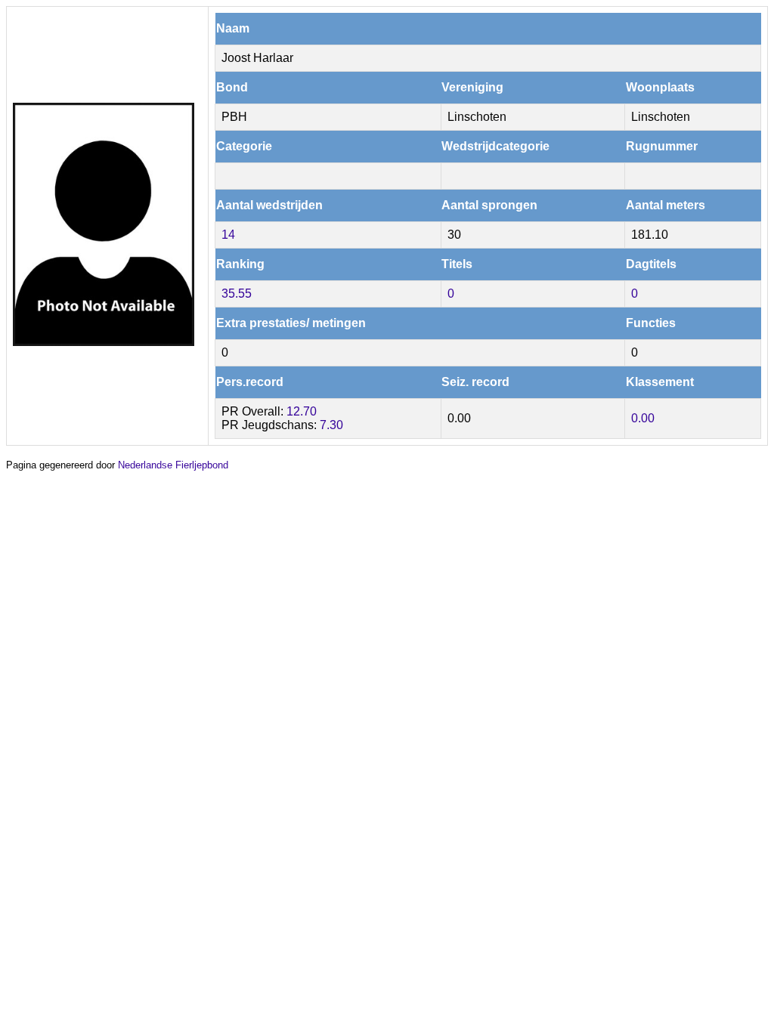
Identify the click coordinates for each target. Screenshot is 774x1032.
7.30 (331, 425)
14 (228, 234)
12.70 (301, 411)
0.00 (643, 418)
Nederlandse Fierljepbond (173, 465)
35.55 (236, 293)
